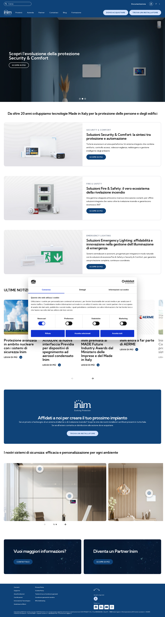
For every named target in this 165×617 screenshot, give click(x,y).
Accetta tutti (117, 333)
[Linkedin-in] (101, 607)
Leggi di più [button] (13, 357)
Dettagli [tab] (82, 290)
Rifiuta (48, 333)
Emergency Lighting (98, 235)
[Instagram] (112, 607)
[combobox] (17, 4)
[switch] (68, 323)
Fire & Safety (94, 184)
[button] (138, 4)
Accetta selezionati (82, 333)
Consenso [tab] (46, 290)
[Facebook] (96, 607)
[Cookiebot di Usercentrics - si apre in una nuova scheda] (123, 282)
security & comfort (98, 130)
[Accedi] (151, 4)
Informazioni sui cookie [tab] (119, 290)
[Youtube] (106, 607)
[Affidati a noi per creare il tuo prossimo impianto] (82, 405)
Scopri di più (19, 65)
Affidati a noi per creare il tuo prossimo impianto (82, 417)
